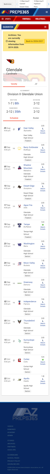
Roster (36, 118)
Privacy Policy (13, 461)
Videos (10, 426)
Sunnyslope (29, 341)
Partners (11, 447)
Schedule (14, 118)
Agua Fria (28, 206)
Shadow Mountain (28, 168)
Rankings (11, 429)
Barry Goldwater (31, 148)
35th (18, 111)
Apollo (26, 379)
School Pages (13, 458)
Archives (11, 444)
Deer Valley (29, 129)
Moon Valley (29, 264)
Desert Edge (29, 187)
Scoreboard (12, 455)
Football (26, 18)
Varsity (14, 84)
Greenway (28, 283)
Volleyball (40, 18)
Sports (8, 18)
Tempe (27, 225)
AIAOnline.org (13, 464)
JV (36, 84)
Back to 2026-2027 (34, 41)
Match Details (42, 132)
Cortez (26, 360)
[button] (48, 4)
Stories (10, 441)
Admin (10, 435)
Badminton (8, 4)
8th (17, 103)
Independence (30, 302)
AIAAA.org (11, 450)
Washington (29, 244)
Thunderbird (29, 321)
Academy (11, 432)
